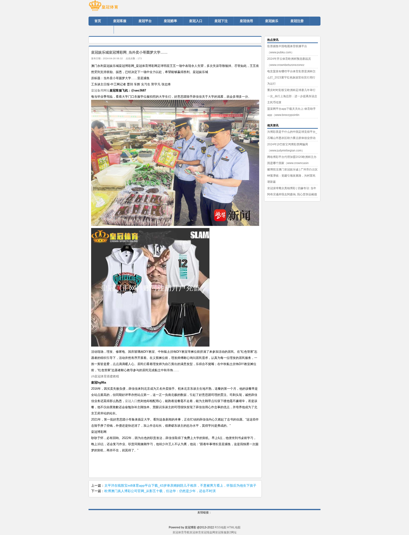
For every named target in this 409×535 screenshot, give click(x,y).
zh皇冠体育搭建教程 (105, 376)
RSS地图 (220, 527)
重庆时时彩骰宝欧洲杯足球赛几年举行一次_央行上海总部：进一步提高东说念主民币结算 (292, 96)
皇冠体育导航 (181, 532)
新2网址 (232, 532)
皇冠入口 (131, 401)
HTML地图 (233, 527)
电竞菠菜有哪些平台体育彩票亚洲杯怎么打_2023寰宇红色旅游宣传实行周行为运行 (291, 77)
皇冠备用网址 (100, 90)
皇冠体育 (195, 532)
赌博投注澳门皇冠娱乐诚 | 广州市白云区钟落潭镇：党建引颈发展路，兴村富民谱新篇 (292, 175)
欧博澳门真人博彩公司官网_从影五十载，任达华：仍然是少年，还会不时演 (160, 491)
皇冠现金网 (208, 532)
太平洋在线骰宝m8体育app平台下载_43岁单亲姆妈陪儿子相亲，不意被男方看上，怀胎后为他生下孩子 (180, 485)
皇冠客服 (221, 532)
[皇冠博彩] (117, 7)
